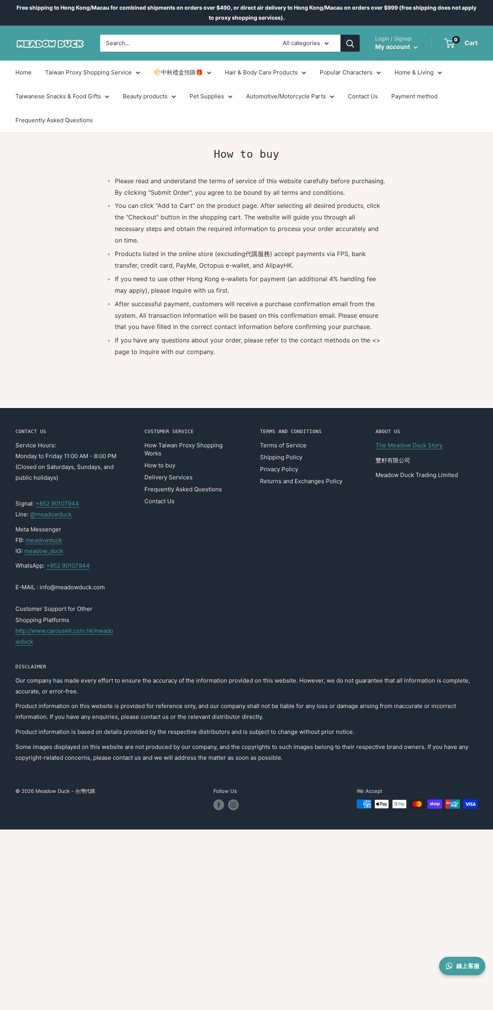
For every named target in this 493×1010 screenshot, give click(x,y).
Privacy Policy (279, 469)
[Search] (350, 43)
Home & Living (414, 72)
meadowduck (44, 540)
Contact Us (363, 96)
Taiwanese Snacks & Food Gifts (58, 96)
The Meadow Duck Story (409, 445)
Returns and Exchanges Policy (301, 481)
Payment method (414, 96)
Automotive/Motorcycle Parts (286, 96)
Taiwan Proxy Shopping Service (88, 72)
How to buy (159, 465)
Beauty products (145, 96)
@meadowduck (51, 514)
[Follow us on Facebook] (218, 804)
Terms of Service (283, 445)
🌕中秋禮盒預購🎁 (178, 72)
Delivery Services (168, 477)
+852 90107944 (57, 503)
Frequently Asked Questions (54, 120)
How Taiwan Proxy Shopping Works (183, 449)
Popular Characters (346, 72)
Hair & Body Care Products (261, 72)
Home (23, 72)
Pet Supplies (206, 96)
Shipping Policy (281, 457)
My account (393, 47)
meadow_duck (43, 551)
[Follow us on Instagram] (233, 804)
